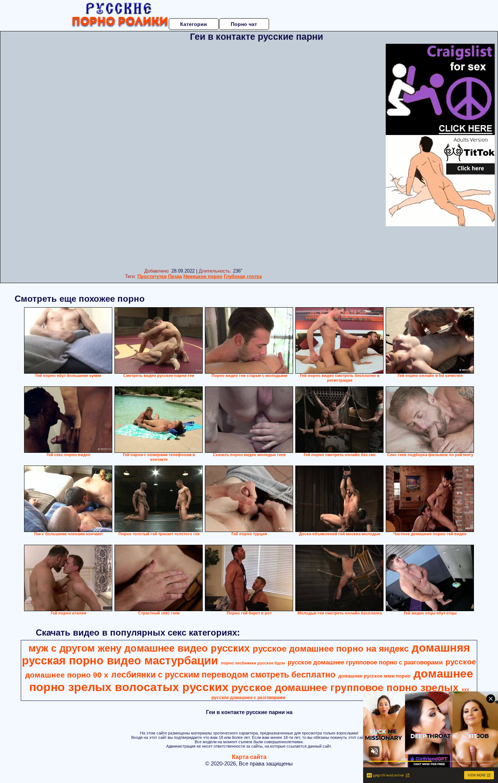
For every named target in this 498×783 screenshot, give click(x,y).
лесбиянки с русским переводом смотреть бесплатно (223, 674)
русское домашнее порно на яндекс (331, 648)
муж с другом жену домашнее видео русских (139, 648)
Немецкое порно (202, 276)
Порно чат (244, 24)
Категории (193, 24)
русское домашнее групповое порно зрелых (345, 687)
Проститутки (152, 276)
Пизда (175, 276)
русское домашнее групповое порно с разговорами (365, 662)
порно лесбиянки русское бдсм (253, 663)
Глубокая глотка (243, 276)
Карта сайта (249, 757)
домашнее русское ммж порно (374, 676)
